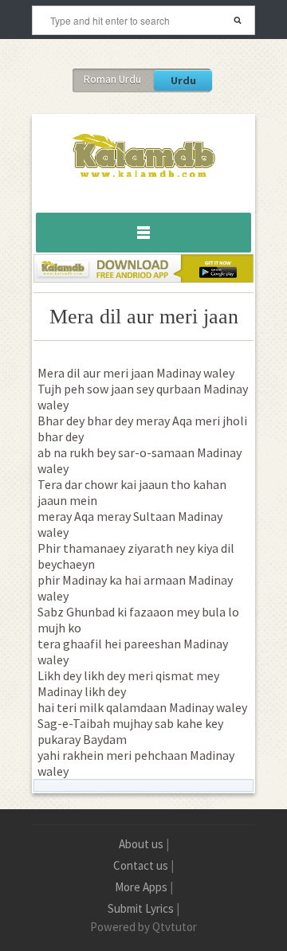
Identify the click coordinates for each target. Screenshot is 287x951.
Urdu (183, 80)
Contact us (140, 865)
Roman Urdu (112, 79)
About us (141, 843)
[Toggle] (143, 232)
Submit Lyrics (141, 908)
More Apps (141, 886)
